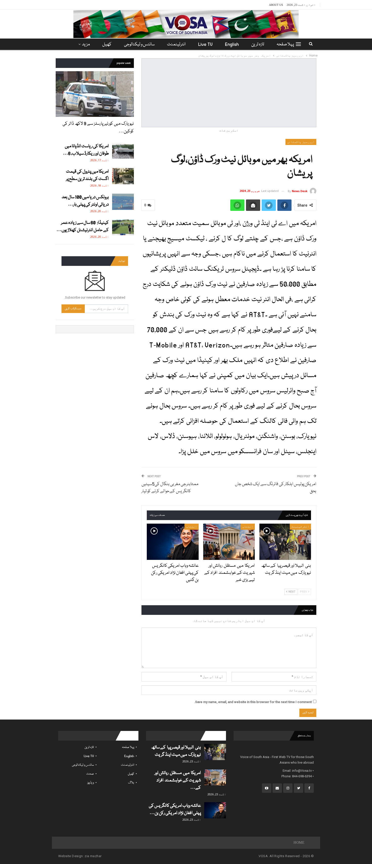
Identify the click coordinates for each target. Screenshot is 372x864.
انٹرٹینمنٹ (176, 44)
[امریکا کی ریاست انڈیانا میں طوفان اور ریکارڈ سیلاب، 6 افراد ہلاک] (123, 151)
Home (299, 842)
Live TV (205, 44)
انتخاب (247, 526)
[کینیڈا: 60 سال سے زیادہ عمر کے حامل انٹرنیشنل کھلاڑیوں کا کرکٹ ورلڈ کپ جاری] (123, 227)
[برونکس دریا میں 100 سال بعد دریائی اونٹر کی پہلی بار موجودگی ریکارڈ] (123, 202)
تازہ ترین (257, 44)
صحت (90, 773)
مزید (86, 44)
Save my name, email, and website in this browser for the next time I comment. (253, 702)
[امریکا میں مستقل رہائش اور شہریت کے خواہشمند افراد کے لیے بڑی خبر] (229, 542)
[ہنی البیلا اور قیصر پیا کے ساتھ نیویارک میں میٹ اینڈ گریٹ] (285, 542)
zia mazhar (93, 856)
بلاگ (131, 782)
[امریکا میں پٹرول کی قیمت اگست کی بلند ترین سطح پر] (123, 176)
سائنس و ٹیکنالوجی (139, 44)
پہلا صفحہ (285, 44)
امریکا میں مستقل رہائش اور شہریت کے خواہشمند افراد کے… (178, 780)
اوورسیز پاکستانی (301, 142)
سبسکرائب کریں (73, 308)
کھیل (107, 44)
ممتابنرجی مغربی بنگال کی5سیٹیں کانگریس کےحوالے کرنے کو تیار (170, 488)
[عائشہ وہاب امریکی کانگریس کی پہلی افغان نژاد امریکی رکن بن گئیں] (172, 542)
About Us (276, 4)
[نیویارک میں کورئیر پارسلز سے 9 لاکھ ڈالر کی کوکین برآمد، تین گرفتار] (95, 94)
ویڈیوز (90, 782)
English (232, 44)
